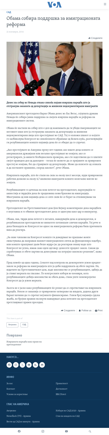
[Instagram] (42, 431)
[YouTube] (66, 431)
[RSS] (35, 365)
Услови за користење (17, 394)
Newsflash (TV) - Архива (19, 416)
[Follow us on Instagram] (15, 365)
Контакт (11, 389)
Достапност (61, 389)
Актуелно (11, 411)
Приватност (62, 383)
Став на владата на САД (67, 416)
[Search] (90, 431)
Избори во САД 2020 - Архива (71, 411)
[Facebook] (19, 431)
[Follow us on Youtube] (29, 365)
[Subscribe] (42, 365)
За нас (10, 383)
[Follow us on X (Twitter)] (22, 365)
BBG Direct (61, 394)
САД (9, 12)
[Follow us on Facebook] (9, 365)
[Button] (95, 38)
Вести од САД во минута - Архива (23, 422)
